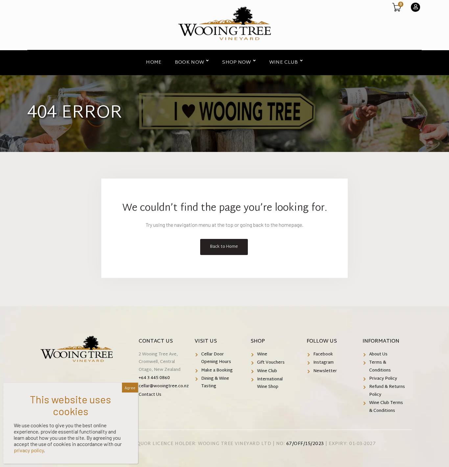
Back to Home (224, 247)
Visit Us (206, 341)
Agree (130, 387)
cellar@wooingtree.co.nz (164, 386)
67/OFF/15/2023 (305, 444)
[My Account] (415, 7)
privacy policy (29, 450)
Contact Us (156, 341)
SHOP (257, 341)
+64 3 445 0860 (154, 378)
